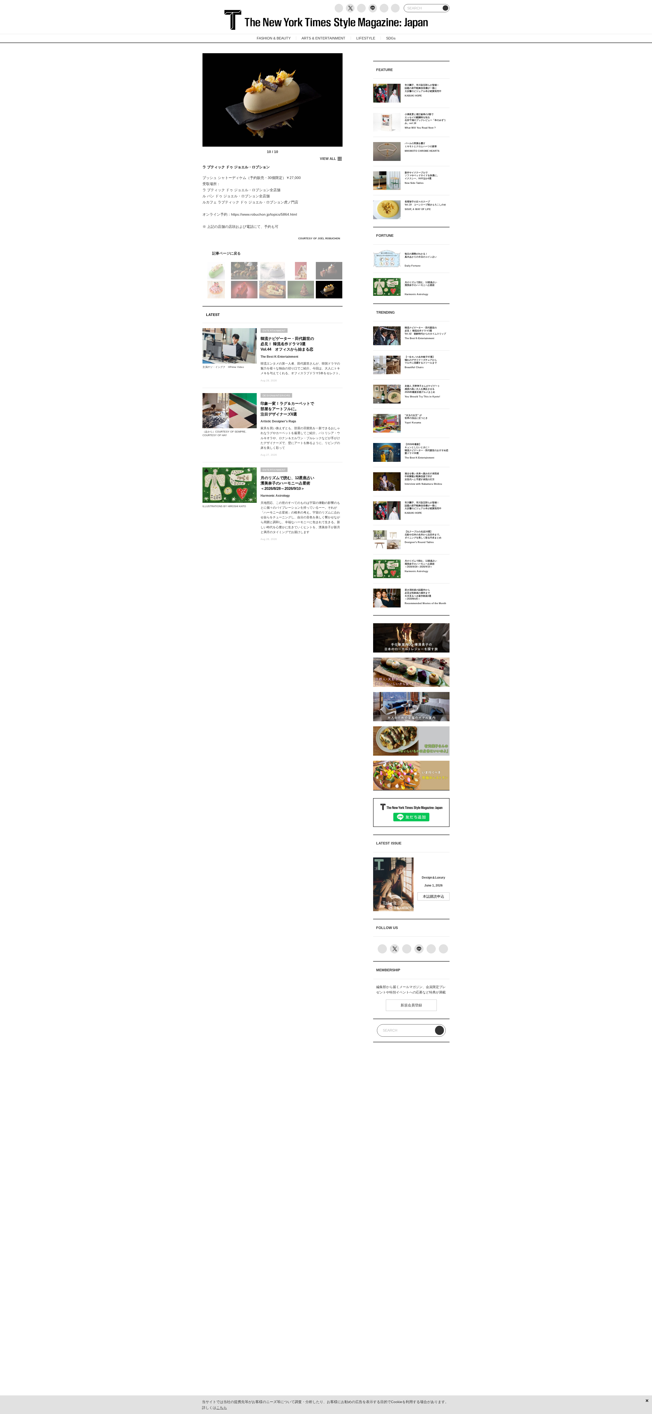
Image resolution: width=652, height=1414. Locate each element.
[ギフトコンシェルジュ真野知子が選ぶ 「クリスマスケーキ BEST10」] (272, 253)
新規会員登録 (411, 1005)
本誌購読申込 (433, 896)
